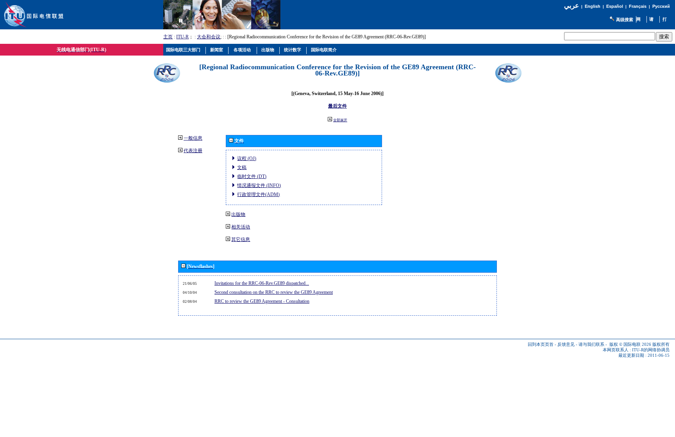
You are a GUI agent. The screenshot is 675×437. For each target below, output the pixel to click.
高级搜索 (624, 19)
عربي (571, 5)
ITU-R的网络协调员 (651, 350)
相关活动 (240, 227)
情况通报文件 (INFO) (259, 185)
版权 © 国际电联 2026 (630, 344)
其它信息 (240, 239)
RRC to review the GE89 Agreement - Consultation (261, 301)
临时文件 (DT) (251, 176)
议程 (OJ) (246, 158)
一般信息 (193, 138)
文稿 (241, 167)
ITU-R (182, 37)
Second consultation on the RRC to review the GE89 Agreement (273, 292)
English (592, 6)
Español (614, 6)
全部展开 (340, 120)
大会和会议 (208, 37)
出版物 (238, 214)
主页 (168, 37)
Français (637, 6)
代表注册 (193, 150)
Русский (661, 6)
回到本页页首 (541, 344)
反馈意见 (566, 344)
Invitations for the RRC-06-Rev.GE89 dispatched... (261, 283)
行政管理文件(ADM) (258, 194)
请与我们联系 (591, 344)
